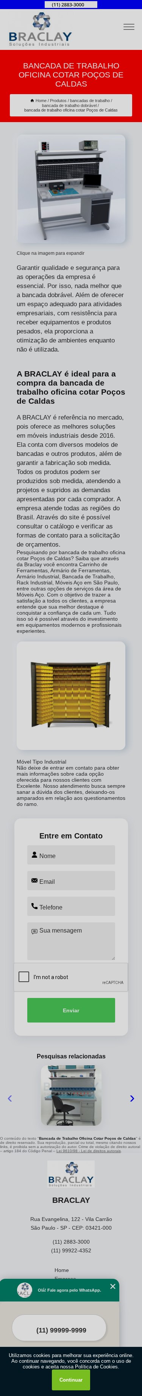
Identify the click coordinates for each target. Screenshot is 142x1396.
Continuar (71, 1380)
